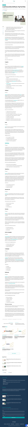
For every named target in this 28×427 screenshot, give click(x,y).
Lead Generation (10, 319)
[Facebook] (3, 28)
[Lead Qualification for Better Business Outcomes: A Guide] (4, 367)
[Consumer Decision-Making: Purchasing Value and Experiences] (4, 363)
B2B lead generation (5, 319)
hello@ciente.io (6, 384)
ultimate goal (6, 39)
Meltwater (6, 276)
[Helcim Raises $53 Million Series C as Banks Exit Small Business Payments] (8, 344)
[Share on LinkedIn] (5, 10)
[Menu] (2, 1)
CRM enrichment (14, 81)
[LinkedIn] (3, 32)
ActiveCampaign (7, 236)
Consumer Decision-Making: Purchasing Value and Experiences (14, 362)
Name (3, 410)
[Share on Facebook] (2, 10)
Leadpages (6, 257)
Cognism (22, 66)
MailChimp (7, 143)
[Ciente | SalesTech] (14, 1)
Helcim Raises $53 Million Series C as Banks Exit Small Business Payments (7, 349)
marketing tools (15, 100)
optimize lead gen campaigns (19, 259)
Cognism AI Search (8, 83)
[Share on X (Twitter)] (4, 10)
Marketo (6, 213)
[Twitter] (3, 30)
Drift (5, 126)
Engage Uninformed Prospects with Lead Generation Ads (13, 395)
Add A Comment (14, 353)
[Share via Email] (6, 10)
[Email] (3, 34)
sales (20, 94)
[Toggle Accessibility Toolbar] (26, 425)
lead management (15, 319)
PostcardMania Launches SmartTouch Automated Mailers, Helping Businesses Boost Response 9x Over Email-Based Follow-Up (7, 337)
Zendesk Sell (6, 193)
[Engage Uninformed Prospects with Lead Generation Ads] (4, 360)
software (20, 319)
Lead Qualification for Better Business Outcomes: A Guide (13, 402)
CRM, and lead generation (14, 239)
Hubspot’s (6, 94)
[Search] (25, 1)
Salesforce (6, 173)
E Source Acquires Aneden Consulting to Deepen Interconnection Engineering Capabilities (19, 337)
